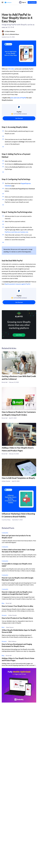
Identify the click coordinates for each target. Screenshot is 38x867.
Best (3, 627)
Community (5, 532)
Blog (3, 603)
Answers (4, 615)
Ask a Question (32, 2)
